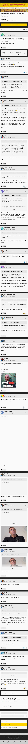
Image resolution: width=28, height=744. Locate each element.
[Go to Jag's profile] (2, 396)
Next (24, 29)
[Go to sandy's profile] (2, 77)
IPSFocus (11, 737)
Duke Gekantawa (17, 141)
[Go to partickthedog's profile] (2, 341)
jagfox (15, 554)
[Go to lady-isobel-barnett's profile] (2, 295)
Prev (4, 29)
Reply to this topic (14, 25)
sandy (15, 173)
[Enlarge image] (8, 380)
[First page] (2, 29)
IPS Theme (6, 737)
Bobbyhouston (17, 81)
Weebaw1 (4, 19)
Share (14, 713)
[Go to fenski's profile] (2, 34)
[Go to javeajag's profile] (2, 474)
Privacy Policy (16, 737)
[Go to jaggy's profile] (2, 653)
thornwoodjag (17, 479)
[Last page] (26, 29)
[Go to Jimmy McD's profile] (2, 581)
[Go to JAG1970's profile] (2, 251)
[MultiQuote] (2, 48)
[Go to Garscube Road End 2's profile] (2, 228)
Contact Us (22, 737)
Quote (4, 47)
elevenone (16, 105)
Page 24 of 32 (14, 29)
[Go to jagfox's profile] (2, 359)
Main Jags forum (13, 20)
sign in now (3, 701)
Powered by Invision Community (14, 738)
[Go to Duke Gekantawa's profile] (2, 101)
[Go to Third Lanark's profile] (2, 168)
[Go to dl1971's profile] (2, 267)
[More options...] (25, 35)
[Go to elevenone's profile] (2, 59)
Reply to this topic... (7, 706)
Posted (9, 35)
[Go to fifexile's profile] (2, 191)
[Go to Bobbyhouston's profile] (2, 318)
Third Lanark (16, 300)
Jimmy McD (16, 610)
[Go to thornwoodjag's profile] (2, 412)
